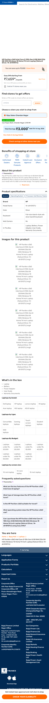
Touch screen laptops (28, 422)
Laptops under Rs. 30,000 (17, 446)
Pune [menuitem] (5, 2)
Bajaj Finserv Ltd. (33, 629)
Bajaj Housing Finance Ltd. (35, 648)
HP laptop (18, 404)
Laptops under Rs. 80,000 (29, 456)
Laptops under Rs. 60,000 (17, 456)
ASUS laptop (29, 408)
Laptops (21, 537)
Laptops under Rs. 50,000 (6, 456)
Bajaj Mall (12, 537)
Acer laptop (7, 408)
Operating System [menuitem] (17, 196)
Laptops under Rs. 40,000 (40, 446)
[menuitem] (9, 2)
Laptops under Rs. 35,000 (29, 446)
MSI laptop (18, 408)
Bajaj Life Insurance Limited (34, 640)
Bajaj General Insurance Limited (35, 635)
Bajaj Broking (31, 652)
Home (4, 537)
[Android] (9, 678)
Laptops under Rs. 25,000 (6, 446)
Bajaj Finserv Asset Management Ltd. (33, 661)
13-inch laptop (8, 472)
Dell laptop (7, 404)
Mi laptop (42, 404)
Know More (30, 68)
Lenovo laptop (30, 404)
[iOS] (14, 678)
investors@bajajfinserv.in (12, 641)
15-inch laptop (35, 472)
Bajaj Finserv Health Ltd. (34, 656)
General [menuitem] (5, 196)
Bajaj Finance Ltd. (33, 632)
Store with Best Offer (8, 120)
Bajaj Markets (31, 644)
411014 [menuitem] (9, 2)
